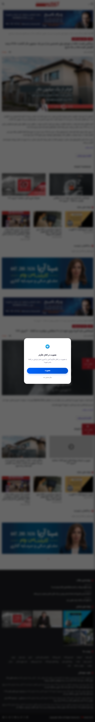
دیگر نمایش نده (47, 377)
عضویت (47, 370)
